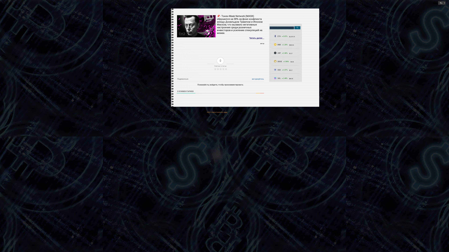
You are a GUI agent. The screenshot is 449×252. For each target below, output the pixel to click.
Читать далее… (256, 38)
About (225, 112)
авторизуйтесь (258, 79)
